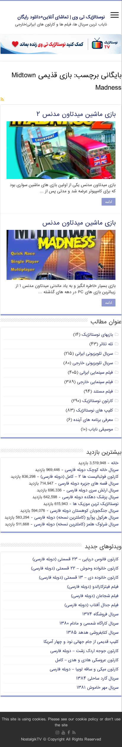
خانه (114, 463)
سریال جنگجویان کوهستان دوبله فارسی (84, 510)
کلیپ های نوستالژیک (94, 410)
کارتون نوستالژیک (97, 401)
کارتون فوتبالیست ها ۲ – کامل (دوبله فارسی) (79, 476)
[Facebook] (68, 732)
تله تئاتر (106, 344)
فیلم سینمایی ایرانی (96, 372)
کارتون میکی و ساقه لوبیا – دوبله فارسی (84, 669)
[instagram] (57, 732)
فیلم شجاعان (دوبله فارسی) (94, 596)
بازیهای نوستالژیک (97, 334)
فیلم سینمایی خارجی (95, 382)
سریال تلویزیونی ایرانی (94, 353)
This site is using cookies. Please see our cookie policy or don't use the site (61, 722)
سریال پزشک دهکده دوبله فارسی (90, 497)
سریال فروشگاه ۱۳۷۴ (100, 614)
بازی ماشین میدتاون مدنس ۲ (75, 114)
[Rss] (74, 732)
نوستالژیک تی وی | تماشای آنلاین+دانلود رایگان (61, 17)
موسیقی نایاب (101, 429)
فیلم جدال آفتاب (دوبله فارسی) (91, 605)
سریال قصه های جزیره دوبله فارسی (88, 483)
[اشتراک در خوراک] (2, 100)
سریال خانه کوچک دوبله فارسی (91, 470)
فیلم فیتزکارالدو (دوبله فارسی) (92, 586)
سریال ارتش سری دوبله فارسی (92, 490)
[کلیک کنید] (61, 44)
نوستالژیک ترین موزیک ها (95, 504)
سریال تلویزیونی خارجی (93, 363)
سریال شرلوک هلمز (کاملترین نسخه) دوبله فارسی (76, 524)
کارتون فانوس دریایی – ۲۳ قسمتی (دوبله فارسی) (75, 559)
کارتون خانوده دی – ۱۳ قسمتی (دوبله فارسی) (78, 577)
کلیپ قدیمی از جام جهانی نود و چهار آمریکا (81, 642)
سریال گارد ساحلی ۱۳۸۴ (97, 678)
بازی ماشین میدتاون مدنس (78, 223)
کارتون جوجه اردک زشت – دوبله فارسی (84, 651)
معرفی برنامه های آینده (93, 420)
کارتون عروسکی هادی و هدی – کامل (86, 660)
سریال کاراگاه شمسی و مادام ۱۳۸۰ (89, 623)
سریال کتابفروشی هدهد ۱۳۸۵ (92, 632)
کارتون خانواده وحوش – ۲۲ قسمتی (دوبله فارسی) (74, 568)
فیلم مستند (103, 391)
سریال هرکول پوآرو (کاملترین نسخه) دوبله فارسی (76, 517)
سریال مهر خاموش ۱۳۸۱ (97, 687)
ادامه (108, 202)
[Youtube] (63, 732)
